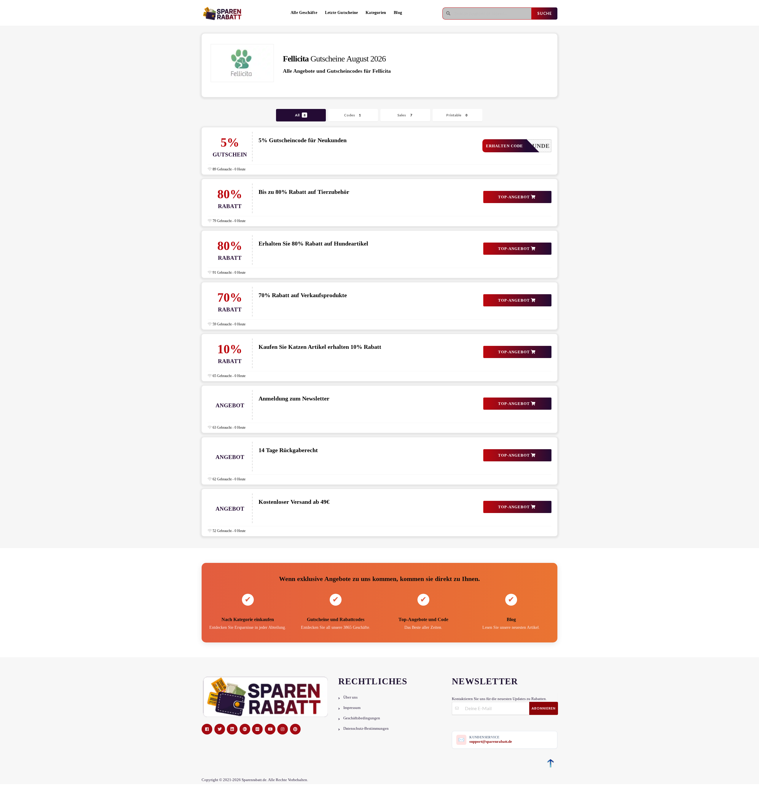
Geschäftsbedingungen (361, 718)
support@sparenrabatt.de (490, 741)
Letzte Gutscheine (341, 12)
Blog (398, 12)
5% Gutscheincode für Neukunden (303, 140)
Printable (456, 115)
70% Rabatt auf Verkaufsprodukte (303, 295)
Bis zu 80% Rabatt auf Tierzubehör (304, 192)
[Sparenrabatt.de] (224, 13)
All (300, 115)
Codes (352, 115)
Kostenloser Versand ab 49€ (294, 501)
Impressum (352, 708)
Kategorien (376, 12)
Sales (404, 115)
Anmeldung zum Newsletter (294, 398)
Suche (544, 13)
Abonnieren (544, 708)
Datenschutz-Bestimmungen (366, 728)
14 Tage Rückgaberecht (288, 450)
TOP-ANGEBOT (514, 197)
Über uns (350, 697)
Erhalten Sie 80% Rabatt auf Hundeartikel (313, 243)
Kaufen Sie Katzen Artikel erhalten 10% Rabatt (320, 346)
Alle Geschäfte (304, 12)
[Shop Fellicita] (242, 63)
